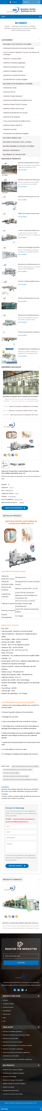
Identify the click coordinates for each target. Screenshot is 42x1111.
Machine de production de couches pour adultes (17, 1045)
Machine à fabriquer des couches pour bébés (16, 1035)
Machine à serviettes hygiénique (12, 1032)
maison (7, 26)
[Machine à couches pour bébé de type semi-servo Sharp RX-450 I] (21, 902)
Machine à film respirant (12, 117)
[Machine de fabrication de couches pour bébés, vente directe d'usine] (9, 305)
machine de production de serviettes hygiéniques (17, 1059)
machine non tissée (10, 88)
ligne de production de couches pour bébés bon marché (20, 780)
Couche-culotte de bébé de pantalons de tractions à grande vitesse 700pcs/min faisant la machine (29, 281)
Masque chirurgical (11, 150)
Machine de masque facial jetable (17, 142)
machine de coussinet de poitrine (14, 75)
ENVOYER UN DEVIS (15, 866)
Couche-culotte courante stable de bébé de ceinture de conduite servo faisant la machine (20, 797)
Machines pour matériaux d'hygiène (17, 84)
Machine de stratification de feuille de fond (18, 100)
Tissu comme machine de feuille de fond (17, 121)
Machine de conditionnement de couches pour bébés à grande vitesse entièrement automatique (29, 315)
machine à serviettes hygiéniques (14, 63)
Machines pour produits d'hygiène (23, 26)
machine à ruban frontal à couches (15, 105)
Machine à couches (10, 130)
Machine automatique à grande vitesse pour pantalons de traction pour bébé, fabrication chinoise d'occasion (20, 790)
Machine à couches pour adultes (12, 1042)
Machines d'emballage (12, 138)
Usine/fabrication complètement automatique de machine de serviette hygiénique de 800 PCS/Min (29, 349)
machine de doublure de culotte (14, 67)
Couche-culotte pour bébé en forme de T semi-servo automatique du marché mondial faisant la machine (29, 231)
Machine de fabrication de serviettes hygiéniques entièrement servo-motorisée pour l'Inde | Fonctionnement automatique (29, 163)
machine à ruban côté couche (14, 109)
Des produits (7, 1011)
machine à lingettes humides (13, 71)
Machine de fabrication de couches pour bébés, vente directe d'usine (29, 298)
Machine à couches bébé (10, 1038)
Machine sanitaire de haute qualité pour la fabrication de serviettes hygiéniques (29, 180)
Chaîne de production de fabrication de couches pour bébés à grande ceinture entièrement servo (29, 332)
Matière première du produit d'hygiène (18, 146)
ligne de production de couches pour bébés (25, 766)
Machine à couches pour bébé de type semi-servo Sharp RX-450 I (21, 923)
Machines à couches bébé (10, 1056)
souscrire (21, 963)
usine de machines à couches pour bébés (16, 776)
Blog (4, 1018)
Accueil (5, 1000)
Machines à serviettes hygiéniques (13, 1049)
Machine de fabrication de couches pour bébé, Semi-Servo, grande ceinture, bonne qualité (29, 197)
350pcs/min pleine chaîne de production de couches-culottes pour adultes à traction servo (29, 214)
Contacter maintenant (13, 508)
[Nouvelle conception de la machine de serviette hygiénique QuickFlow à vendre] (21, 382)
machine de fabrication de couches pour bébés (18, 770)
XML (4, 1021)
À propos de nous (8, 1004)
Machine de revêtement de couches (15, 113)
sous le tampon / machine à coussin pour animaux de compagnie (21, 53)
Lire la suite (22, 170)
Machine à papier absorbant (13, 96)
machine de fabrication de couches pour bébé (20, 28)
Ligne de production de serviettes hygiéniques (16, 1052)
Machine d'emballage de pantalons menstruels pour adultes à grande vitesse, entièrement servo (29, 247)
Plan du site (6, 1014)
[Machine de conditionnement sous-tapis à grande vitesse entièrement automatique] (9, 271)
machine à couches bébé (11, 773)
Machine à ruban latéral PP (13, 125)
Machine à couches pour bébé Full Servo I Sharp (23, 411)
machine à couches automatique (13, 1094)
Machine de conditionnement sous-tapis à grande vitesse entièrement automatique (29, 264)
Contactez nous (8, 1007)
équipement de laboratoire (14, 154)
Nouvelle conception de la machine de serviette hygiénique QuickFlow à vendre (21, 396)
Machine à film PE (9, 92)
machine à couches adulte (12, 59)
